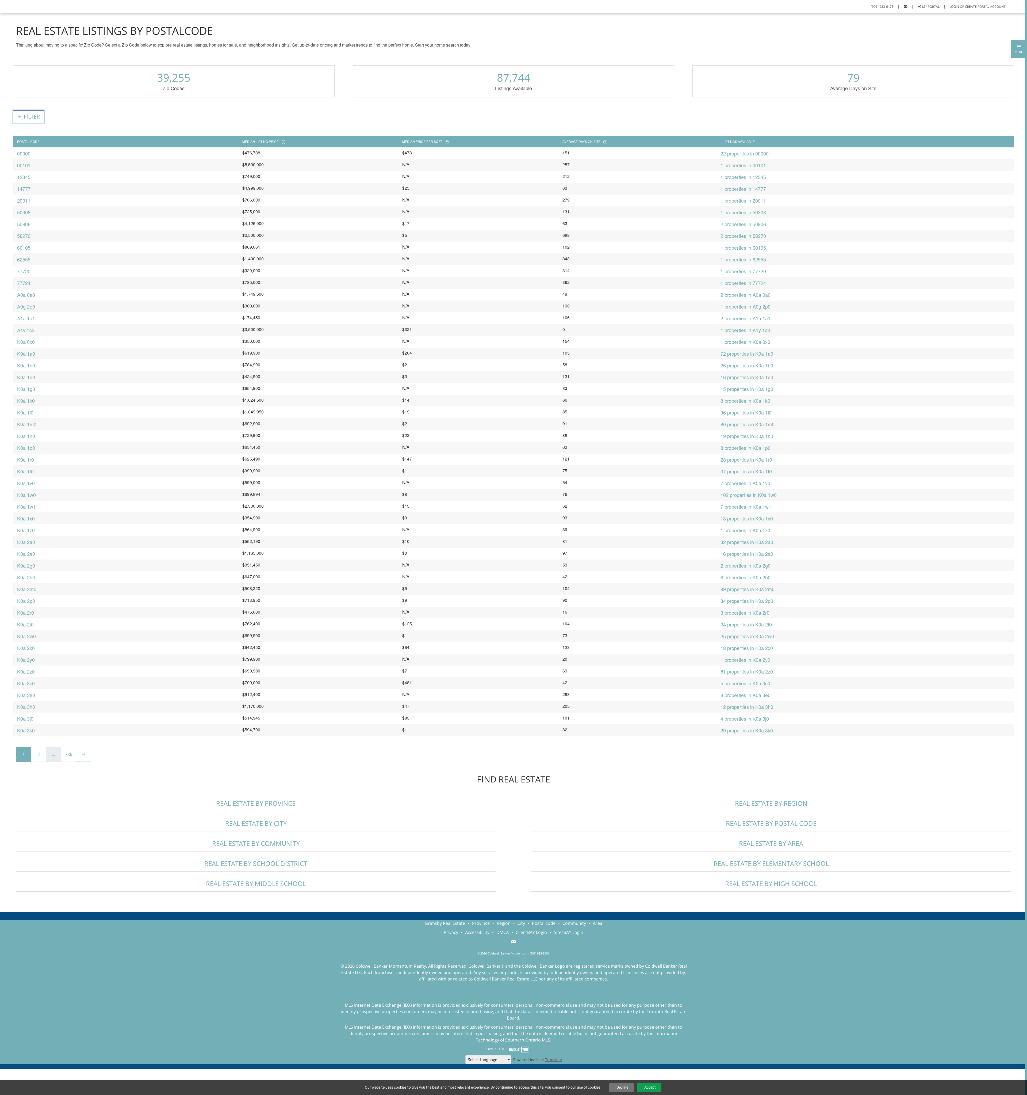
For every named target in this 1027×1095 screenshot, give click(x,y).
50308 (23, 212)
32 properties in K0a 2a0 (747, 541)
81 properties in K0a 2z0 (747, 671)
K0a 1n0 (26, 435)
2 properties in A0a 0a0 (746, 294)
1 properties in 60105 (743, 247)
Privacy (451, 932)
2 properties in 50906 (743, 223)
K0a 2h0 (26, 577)
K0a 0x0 (26, 341)
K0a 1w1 (26, 506)
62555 (23, 259)
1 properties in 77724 (743, 282)
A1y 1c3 (26, 329)
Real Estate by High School (771, 883)
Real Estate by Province (256, 803)
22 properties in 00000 (745, 153)
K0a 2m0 (26, 588)
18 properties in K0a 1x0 (747, 518)
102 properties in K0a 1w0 (749, 494)
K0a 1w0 (26, 494)
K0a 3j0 (25, 718)
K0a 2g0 (26, 565)
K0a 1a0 (26, 353)
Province (481, 923)
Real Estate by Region (771, 803)
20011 (23, 200)
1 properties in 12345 (743, 176)
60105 (23, 247)
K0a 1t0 (25, 471)
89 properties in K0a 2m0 (748, 588)
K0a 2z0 (26, 671)
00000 (23, 153)
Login (954, 6)
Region (504, 923)
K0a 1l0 (25, 412)
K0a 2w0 (26, 636)
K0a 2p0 (26, 600)
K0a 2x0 (26, 647)
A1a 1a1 (26, 318)
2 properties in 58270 (743, 235)
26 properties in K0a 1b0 (747, 365)
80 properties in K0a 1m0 (748, 424)
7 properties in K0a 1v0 (745, 483)
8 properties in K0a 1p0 (746, 447)
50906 (23, 223)
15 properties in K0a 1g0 (747, 388)
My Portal (930, 6)
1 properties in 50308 (743, 212)
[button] (1019, 49)
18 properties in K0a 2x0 (747, 647)
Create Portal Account (985, 6)
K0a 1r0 (25, 459)
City (521, 923)
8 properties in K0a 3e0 (746, 694)
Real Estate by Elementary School (771, 863)
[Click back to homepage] (10, 6)
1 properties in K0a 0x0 (745, 341)
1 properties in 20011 (743, 200)
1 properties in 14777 (743, 188)
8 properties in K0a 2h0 (746, 577)
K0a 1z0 (26, 530)
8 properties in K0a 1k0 (745, 400)
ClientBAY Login (531, 932)
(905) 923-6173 (882, 6)
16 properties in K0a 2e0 (747, 553)
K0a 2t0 (25, 624)
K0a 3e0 (26, 694)
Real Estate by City (256, 823)
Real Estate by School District (255, 863)
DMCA (502, 932)
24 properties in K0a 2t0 (746, 624)
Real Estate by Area (771, 843)
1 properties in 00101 (743, 165)
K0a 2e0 (26, 553)
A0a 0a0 (26, 294)
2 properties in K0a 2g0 (746, 565)
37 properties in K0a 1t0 (746, 471)
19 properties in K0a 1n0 (747, 435)
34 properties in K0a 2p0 (747, 600)
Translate (553, 1059)
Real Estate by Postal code (771, 823)
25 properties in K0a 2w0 (747, 636)
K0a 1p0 (26, 447)
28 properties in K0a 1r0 (746, 459)
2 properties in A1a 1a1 (746, 318)
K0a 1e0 (26, 377)
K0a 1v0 (26, 483)
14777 (23, 188)
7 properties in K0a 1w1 (746, 506)
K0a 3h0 (26, 706)
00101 (23, 165)
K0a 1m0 (26, 424)
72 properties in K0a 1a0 (747, 353)
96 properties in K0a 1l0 (746, 412)
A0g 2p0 (26, 306)
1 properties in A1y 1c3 (745, 329)
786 (68, 754)
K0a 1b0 (26, 365)
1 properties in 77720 (743, 271)
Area (597, 923)
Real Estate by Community (256, 843)
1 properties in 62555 (743, 259)
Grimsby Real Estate (445, 923)
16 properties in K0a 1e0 (747, 377)
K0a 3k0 (26, 730)
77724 (23, 282)
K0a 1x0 (26, 518)
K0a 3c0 (26, 683)
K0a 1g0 (26, 388)
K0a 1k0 (26, 400)
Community (574, 923)
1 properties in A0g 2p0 (746, 306)
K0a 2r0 (25, 612)
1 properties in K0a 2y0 (745, 659)
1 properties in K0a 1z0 (745, 530)
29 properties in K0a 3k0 (747, 730)
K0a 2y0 (26, 659)
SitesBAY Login (568, 932)
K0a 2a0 (26, 541)
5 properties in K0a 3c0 (745, 683)
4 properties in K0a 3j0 (745, 718)
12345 (23, 176)
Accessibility (477, 932)
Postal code (543, 923)
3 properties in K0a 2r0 (745, 612)
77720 (23, 271)
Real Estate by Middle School (256, 883)
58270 (23, 235)
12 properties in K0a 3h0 (747, 706)
